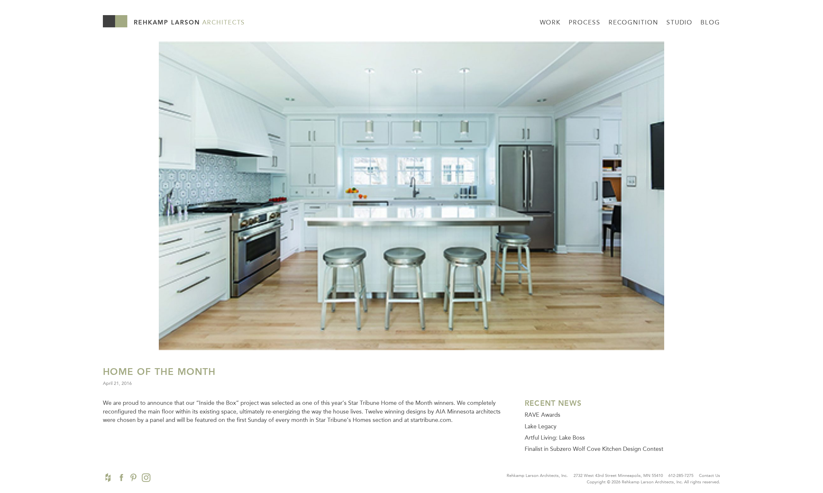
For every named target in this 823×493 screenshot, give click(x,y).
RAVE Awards (542, 415)
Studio (679, 22)
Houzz (108, 477)
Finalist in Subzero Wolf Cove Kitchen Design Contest (594, 449)
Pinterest (133, 477)
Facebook (120, 477)
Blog (710, 22)
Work (550, 22)
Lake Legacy (540, 426)
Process (584, 22)
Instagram (146, 477)
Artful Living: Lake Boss (555, 437)
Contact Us (709, 475)
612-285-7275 (680, 475)
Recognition (633, 22)
